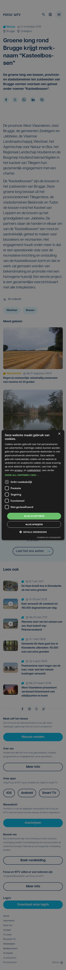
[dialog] (33, 485)
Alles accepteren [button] (34, 516)
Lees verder (48, 470)
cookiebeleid (34, 470)
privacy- (19, 470)
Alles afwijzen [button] (34, 524)
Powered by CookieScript (49, 537)
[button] (33, 475)
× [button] (59, 433)
